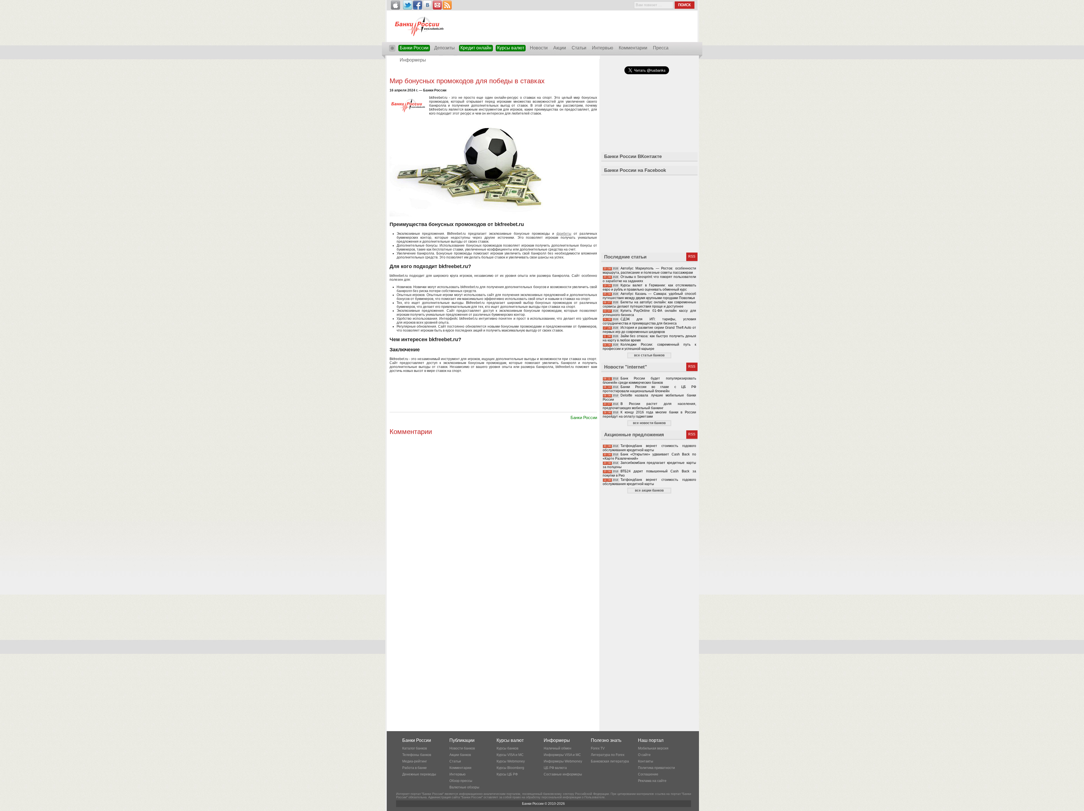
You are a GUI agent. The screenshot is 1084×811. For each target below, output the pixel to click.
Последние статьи (625, 257)
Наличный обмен (557, 748)
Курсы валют (510, 47)
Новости (539, 47)
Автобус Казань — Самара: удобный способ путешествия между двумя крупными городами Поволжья (649, 296)
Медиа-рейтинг (414, 761)
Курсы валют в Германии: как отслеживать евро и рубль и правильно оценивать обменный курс (649, 287)
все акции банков (649, 490)
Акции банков (460, 755)
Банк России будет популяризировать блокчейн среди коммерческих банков (649, 380)
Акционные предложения (634, 434)
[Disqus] (493, 507)
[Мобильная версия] (395, 5)
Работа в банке (414, 768)
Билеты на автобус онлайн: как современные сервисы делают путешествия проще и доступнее (649, 304)
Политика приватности (656, 768)
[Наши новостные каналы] (447, 5)
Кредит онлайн (475, 47)
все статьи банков (649, 355)
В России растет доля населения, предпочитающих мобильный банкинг (649, 406)
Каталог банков (414, 748)
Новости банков (462, 748)
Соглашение (648, 774)
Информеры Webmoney (563, 761)
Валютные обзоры (464, 787)
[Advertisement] (493, 71)
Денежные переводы (419, 774)
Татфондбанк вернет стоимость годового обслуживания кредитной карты (649, 448)
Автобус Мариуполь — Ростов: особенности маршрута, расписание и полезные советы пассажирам (649, 270)
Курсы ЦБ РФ (507, 774)
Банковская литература (610, 761)
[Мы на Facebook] (417, 5)
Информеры (413, 60)
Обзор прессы (460, 781)
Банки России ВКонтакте (633, 156)
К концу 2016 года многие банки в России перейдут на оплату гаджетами (649, 414)
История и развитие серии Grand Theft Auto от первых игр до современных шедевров (649, 330)
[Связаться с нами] (437, 5)
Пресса (660, 47)
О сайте (644, 755)
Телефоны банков (416, 755)
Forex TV (598, 748)
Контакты (645, 761)
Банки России (414, 47)
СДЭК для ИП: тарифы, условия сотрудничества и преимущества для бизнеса (649, 321)
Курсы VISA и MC (510, 755)
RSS (691, 256)
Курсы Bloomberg (510, 768)
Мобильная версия (653, 748)
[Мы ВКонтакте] (427, 5)
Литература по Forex (607, 755)
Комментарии (633, 47)
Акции (559, 47)
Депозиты (444, 47)
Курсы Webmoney (511, 761)
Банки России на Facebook (635, 170)
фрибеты (563, 234)
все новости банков (649, 423)
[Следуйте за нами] (407, 5)
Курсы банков (507, 748)
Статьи (579, 47)
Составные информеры (563, 774)
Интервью (602, 47)
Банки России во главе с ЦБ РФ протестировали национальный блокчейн (649, 389)
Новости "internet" (625, 367)
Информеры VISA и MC (562, 755)
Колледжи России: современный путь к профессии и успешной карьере (649, 347)
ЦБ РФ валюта (555, 768)
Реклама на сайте (652, 781)
